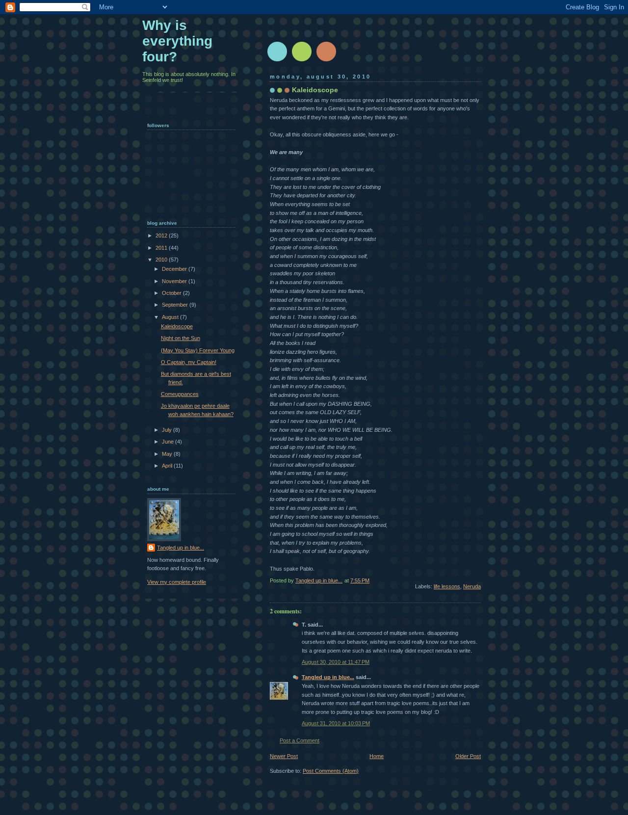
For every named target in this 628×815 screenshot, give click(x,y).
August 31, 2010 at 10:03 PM (336, 723)
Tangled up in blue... (328, 677)
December (175, 269)
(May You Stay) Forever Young (198, 350)
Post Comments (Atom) (331, 771)
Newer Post (284, 756)
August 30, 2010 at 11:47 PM (335, 662)
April (168, 466)
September (175, 305)
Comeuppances (180, 394)
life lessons (447, 586)
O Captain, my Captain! (188, 362)
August (171, 317)
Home (376, 756)
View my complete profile (176, 582)
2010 (162, 260)
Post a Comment (299, 740)
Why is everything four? (177, 41)
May (168, 454)
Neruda (472, 586)
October (172, 293)
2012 (162, 235)
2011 (162, 248)
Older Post (468, 756)
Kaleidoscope (177, 326)
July (167, 430)
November (175, 281)
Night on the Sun (180, 338)
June (168, 442)
